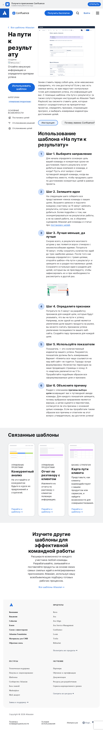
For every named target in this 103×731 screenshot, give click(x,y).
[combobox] (85, 723)
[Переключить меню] (98, 13)
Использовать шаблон (21, 87)
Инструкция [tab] (48, 122)
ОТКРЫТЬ (94, 4)
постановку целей (60, 225)
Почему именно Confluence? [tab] (80, 122)
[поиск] (77, 13)
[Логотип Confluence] (20, 13)
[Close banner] (2, 4)
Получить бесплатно (59, 13)
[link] (87, 13)
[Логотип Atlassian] (4, 13)
